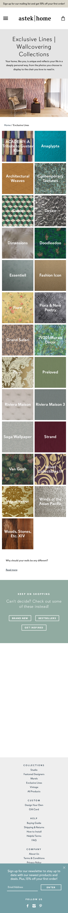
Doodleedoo (50, 242)
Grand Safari (17, 339)
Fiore (17, 307)
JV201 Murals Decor (50, 340)
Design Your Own (34, 805)
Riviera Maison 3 (50, 404)
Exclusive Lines (34, 782)
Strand (50, 436)
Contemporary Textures (50, 178)
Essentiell (17, 275)
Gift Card (34, 809)
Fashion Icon (50, 275)
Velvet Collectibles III (50, 469)
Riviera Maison (18, 404)
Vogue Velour (17, 501)
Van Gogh (17, 469)
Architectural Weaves (17, 178)
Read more (11, 569)
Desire (50, 210)
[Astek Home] (34, 17)
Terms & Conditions (34, 858)
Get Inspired (34, 627)
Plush (17, 372)
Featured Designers (34, 774)
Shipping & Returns (34, 827)
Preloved (50, 372)
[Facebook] (27, 905)
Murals (34, 778)
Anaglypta (50, 146)
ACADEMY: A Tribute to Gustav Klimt (17, 146)
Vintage (34, 787)
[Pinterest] (41, 905)
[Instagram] (34, 905)
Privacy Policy (34, 862)
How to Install (34, 831)
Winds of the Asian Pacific (50, 501)
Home (7, 125)
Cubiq (17, 210)
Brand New (20, 618)
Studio (34, 769)
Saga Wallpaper (18, 436)
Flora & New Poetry (50, 307)
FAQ (34, 840)
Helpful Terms (34, 835)
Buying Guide (34, 823)
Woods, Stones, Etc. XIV (17, 533)
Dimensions (18, 242)
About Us (34, 853)
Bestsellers (47, 618)
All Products (34, 791)
